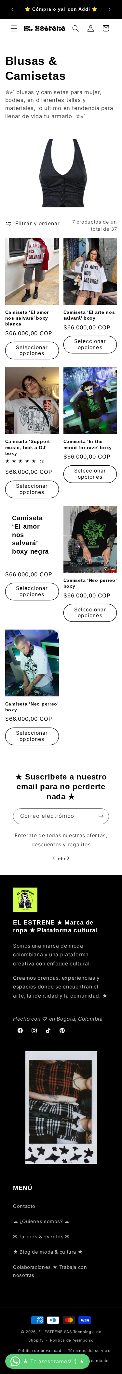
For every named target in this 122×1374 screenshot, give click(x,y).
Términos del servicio (89, 1350)
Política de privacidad (39, 1350)
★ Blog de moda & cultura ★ (48, 1252)
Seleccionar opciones (32, 350)
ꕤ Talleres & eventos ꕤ (41, 1237)
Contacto (24, 1206)
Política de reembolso (71, 1340)
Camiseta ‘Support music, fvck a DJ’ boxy (27, 447)
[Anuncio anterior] (12, 9)
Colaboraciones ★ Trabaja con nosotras (50, 1271)
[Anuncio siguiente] (109, 9)
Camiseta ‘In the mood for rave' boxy (87, 444)
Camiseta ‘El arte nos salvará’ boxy (89, 315)
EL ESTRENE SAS (55, 1332)
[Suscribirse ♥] (101, 816)
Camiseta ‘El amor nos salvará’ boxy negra (30, 534)
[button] (13, 28)
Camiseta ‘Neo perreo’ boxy (90, 583)
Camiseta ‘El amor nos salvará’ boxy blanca (27, 318)
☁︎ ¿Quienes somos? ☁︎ (41, 1221)
